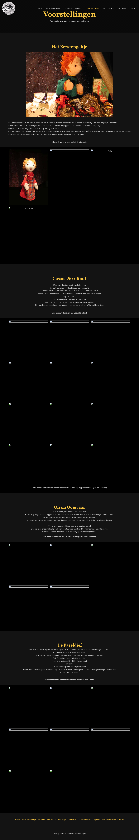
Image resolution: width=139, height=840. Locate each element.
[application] (81, 8)
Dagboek (122, 8)
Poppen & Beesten (72, 8)
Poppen (41, 819)
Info (131, 8)
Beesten (49, 819)
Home (39, 8)
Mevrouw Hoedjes (53, 8)
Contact (120, 819)
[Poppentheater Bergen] (8, 8)
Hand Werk (107, 8)
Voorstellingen (92, 8)
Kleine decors (74, 819)
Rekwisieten (86, 819)
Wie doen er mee (109, 819)
